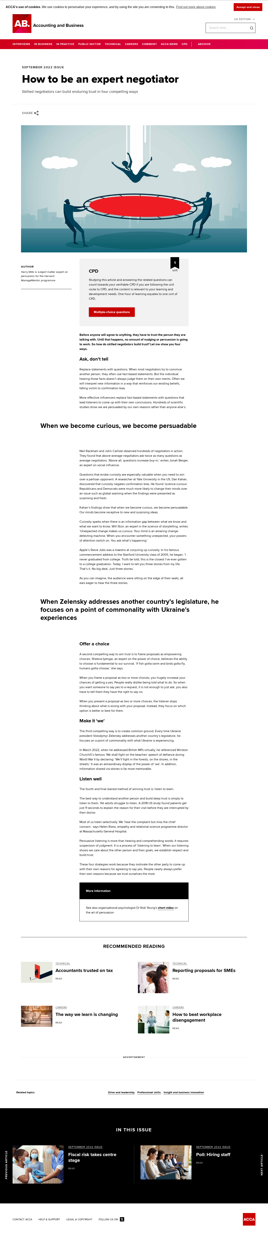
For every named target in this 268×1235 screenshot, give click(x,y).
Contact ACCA (22, 1219)
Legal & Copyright (79, 1219)
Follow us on (108, 1219)
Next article (261, 1165)
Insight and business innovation (184, 1092)
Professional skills (149, 1092)
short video (166, 908)
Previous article (6, 1165)
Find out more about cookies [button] (196, 7)
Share (27, 113)
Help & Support (49, 1219)
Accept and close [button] (248, 7)
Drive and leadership (121, 1092)
